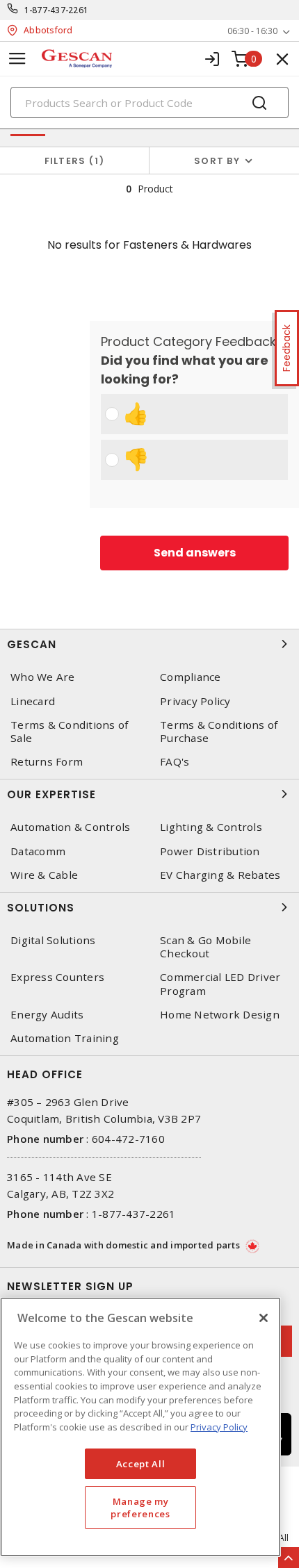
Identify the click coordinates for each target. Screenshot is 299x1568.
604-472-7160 (128, 1139)
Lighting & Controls (211, 827)
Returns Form (46, 761)
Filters (72, 161)
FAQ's (174, 761)
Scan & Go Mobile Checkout (205, 947)
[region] (140, 1427)
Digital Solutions (52, 940)
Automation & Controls (70, 827)
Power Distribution (210, 851)
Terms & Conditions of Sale (69, 731)
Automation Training (64, 1038)
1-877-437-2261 (56, 10)
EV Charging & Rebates (220, 875)
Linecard (32, 701)
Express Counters (57, 977)
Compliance (190, 677)
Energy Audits (46, 1014)
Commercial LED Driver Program (220, 984)
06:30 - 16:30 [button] (252, 31)
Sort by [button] (217, 161)
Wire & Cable (44, 875)
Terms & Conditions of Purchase (218, 731)
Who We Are (42, 677)
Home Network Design (220, 1014)
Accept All (140, 1464)
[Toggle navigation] (17, 58)
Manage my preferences (140, 1507)
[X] (263, 1318)
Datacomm (37, 851)
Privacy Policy (195, 701)
